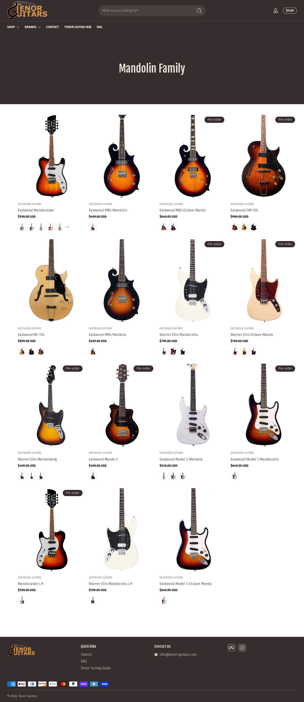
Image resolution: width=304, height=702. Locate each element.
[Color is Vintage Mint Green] (60, 227)
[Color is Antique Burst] (234, 227)
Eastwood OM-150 (244, 210)
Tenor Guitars (27, 696)
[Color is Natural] (244, 227)
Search (86, 654)
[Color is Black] (31, 227)
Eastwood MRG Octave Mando (183, 210)
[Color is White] (41, 227)
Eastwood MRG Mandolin (108, 210)
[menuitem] (115, 654)
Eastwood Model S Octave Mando (186, 584)
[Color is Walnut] (173, 227)
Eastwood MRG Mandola (107, 335)
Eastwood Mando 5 (103, 459)
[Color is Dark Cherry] (253, 351)
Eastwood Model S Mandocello (255, 459)
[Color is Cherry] (173, 351)
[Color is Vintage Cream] (163, 351)
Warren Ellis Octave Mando (252, 335)
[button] (289, 11)
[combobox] (145, 10)
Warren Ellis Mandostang (37, 459)
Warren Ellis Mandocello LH (110, 584)
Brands (30, 27)
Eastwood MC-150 (31, 335)
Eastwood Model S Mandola (181, 459)
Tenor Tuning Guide (96, 668)
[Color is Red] (50, 227)
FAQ (84, 661)
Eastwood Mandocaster (36, 210)
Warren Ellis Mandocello (179, 335)
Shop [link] (11, 27)
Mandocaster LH (30, 584)
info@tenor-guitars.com (178, 654)
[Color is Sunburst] (22, 227)
